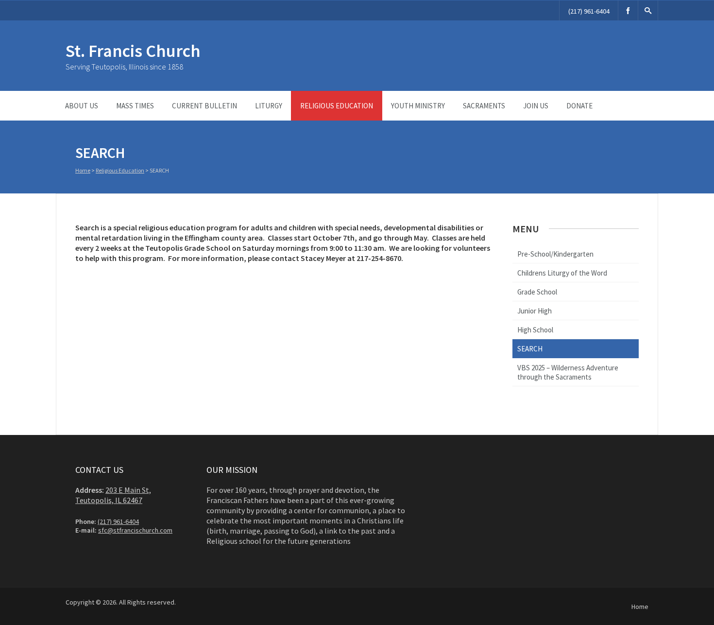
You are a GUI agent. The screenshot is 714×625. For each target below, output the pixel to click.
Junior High (534, 310)
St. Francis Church (133, 51)
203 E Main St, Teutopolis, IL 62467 (113, 495)
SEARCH (530, 348)
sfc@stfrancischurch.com (135, 530)
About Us (81, 105)
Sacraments (484, 105)
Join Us (535, 105)
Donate (579, 105)
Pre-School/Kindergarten (555, 254)
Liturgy (268, 105)
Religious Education (336, 105)
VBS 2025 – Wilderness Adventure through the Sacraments (567, 372)
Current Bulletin (204, 105)
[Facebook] (628, 10)
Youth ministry (418, 105)
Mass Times (135, 105)
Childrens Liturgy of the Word (562, 273)
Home (82, 170)
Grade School (537, 291)
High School (535, 329)
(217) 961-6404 (589, 11)
